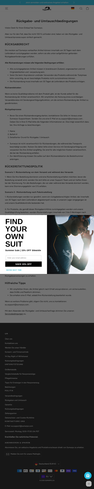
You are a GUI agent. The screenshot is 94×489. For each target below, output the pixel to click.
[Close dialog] (91, 217)
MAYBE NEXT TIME (14, 270)
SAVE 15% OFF (23, 264)
